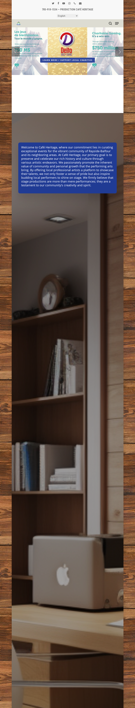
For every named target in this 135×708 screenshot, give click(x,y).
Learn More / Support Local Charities (67, 60)
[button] (117, 23)
